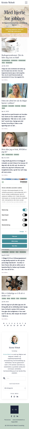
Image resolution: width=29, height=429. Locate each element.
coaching (4, 298)
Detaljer (22, 231)
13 (17, 325)
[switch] (25, 215)
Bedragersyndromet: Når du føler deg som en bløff (12, 56)
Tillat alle (14, 236)
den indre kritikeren (6, 60)
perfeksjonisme (14, 60)
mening (8, 298)
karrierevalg (17, 105)
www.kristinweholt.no (19, 419)
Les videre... (5, 80)
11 (11, 325)
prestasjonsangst (22, 60)
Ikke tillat (14, 246)
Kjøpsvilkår (14, 422)
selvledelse (16, 154)
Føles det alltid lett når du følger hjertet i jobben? (14, 102)
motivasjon (23, 105)
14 (21, 325)
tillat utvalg (14, 241)
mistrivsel (13, 298)
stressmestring (9, 62)
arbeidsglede (4, 105)
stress (3, 62)
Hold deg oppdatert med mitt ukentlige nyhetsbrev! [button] (14, 30)
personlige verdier (9, 154)
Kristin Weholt (7, 354)
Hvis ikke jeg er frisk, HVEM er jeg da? (14, 150)
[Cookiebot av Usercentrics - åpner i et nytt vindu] (20, 182)
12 (14, 325)
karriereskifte (11, 105)
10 (7, 325)
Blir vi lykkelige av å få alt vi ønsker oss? (13, 294)
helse (3, 154)
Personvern (7, 419)
